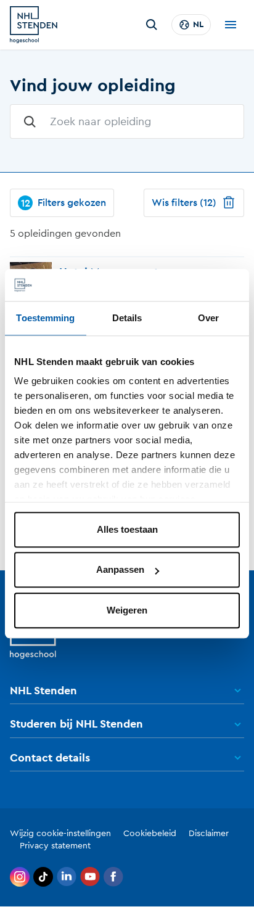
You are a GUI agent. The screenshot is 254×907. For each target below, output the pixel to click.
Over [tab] (208, 318)
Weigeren (127, 610)
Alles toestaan (127, 529)
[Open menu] (230, 24)
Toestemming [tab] (45, 318)
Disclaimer (209, 833)
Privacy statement (55, 846)
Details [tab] (127, 318)
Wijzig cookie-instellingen (60, 833)
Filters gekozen (64, 203)
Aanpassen (120, 570)
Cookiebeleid (149, 833)
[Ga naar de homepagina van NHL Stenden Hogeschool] (33, 24)
